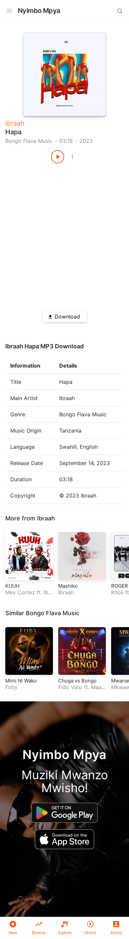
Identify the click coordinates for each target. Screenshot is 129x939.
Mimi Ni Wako (21, 680)
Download (67, 316)
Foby (11, 687)
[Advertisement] (64, 234)
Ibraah (14, 123)
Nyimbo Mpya (39, 11)
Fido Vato (70, 687)
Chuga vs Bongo (77, 680)
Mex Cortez (20, 592)
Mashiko (68, 586)
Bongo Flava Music (29, 141)
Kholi (117, 592)
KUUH (12, 586)
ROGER (119, 586)
